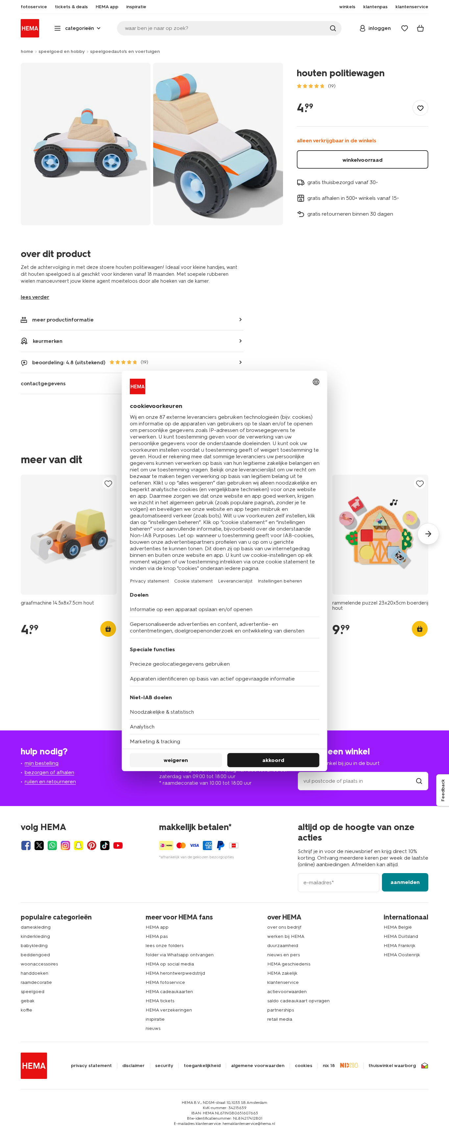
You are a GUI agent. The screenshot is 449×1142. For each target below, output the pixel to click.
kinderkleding (35, 936)
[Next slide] (428, 533)
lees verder (35, 297)
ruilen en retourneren (50, 781)
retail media (279, 1019)
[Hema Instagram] (65, 845)
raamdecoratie (36, 982)
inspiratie (155, 1019)
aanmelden (405, 882)
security (164, 1065)
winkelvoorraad (363, 160)
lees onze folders (164, 945)
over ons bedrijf (284, 927)
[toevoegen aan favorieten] (420, 108)
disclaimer (133, 1065)
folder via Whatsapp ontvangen (180, 955)
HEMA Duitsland (401, 936)
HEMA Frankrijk (399, 945)
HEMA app (157, 927)
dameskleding (36, 927)
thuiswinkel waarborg (392, 1065)
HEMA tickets (160, 1001)
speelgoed (32, 991)
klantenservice (283, 982)
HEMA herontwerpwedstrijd (175, 973)
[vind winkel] (419, 781)
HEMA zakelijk (282, 973)
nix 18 (329, 1065)
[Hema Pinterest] (91, 845)
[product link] (69, 535)
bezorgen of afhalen (49, 772)
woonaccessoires (39, 964)
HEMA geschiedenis (288, 964)
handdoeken (34, 973)
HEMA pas (157, 936)
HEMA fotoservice (165, 982)
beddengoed (35, 955)
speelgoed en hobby (61, 51)
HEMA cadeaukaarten (169, 991)
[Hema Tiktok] (104, 845)
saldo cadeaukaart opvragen (298, 1001)
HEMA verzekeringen (169, 1010)
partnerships (280, 1010)
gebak (28, 1001)
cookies (303, 1065)
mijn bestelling (42, 763)
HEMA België (398, 927)
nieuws (153, 1028)
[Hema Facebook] (26, 845)
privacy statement (91, 1065)
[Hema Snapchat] (78, 845)
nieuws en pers (283, 955)
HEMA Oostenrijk (402, 955)
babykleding (34, 945)
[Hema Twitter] (39, 845)
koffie (26, 1010)
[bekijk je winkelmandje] (420, 28)
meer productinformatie (63, 320)
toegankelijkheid (202, 1065)
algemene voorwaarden (257, 1065)
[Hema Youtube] (118, 845)
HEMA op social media (170, 964)
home (27, 51)
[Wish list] (405, 28)
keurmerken (47, 341)
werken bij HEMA (285, 936)
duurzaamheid (282, 945)
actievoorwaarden (287, 991)
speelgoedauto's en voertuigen (125, 51)
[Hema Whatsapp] (52, 845)
